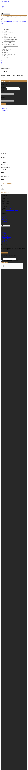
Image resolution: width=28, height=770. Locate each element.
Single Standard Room (10, 38)
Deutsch (4, 216)
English (4, 218)
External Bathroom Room (11, 46)
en (3, 6)
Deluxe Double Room (9, 44)
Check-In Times (6, 49)
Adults (2, 91)
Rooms (4, 36)
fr (2, 9)
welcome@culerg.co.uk (7, 183)
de (2, 4)
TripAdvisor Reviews (9, 54)
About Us (6, 29)
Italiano (4, 223)
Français (4, 221)
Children (3, 97)
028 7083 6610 (5, 1)
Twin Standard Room (9, 41)
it (2, 11)
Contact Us (5, 56)
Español (4, 219)
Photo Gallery (6, 51)
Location (6, 57)
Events (5, 34)
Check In (3, 87)
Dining (5, 31)
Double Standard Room (10, 39)
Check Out (3, 89)
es (2, 7)
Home (4, 28)
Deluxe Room (7, 42)
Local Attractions (8, 33)
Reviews (4, 47)
